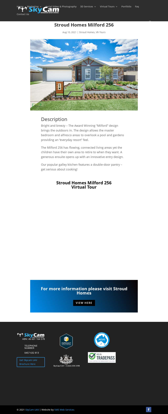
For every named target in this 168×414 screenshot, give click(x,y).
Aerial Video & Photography (61, 6)
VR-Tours (100, 32)
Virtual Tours (107, 6)
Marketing (33, 6)
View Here (84, 303)
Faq (137, 6)
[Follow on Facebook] (148, 409)
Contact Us (23, 14)
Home (20, 6)
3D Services (86, 6)
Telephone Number (30, 347)
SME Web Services (64, 409)
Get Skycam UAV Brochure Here (28, 362)
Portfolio (126, 6)
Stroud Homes (87, 32)
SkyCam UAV (32, 409)
